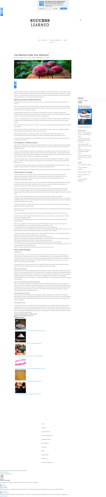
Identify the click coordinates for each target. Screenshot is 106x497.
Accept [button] (1, 472)
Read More (6, 472)
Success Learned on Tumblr (84, 172)
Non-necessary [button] (3, 491)
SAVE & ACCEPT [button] (4, 496)
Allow (63, 8)
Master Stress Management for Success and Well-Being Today (84, 134)
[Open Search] (80, 20)
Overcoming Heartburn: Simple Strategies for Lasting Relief (85, 145)
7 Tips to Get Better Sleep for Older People (25, 314)
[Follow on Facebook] (15, 20)
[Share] (42, 87)
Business (44, 40)
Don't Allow (55, 8)
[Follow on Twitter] (18, 20)
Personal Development (55, 40)
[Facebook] (42, 82)
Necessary (4, 486)
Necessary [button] (2, 484)
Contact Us (52, 42)
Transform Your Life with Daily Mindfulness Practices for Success (84, 140)
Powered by (41, 8)
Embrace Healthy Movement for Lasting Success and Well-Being (85, 157)
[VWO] (44, 8)
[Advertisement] (85, 75)
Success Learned (19, 57)
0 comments (47, 57)
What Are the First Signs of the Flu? (23, 315)
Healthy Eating (38, 57)
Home (39, 40)
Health (65, 40)
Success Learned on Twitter (84, 164)
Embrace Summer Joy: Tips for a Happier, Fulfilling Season (84, 151)
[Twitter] (42, 85)
